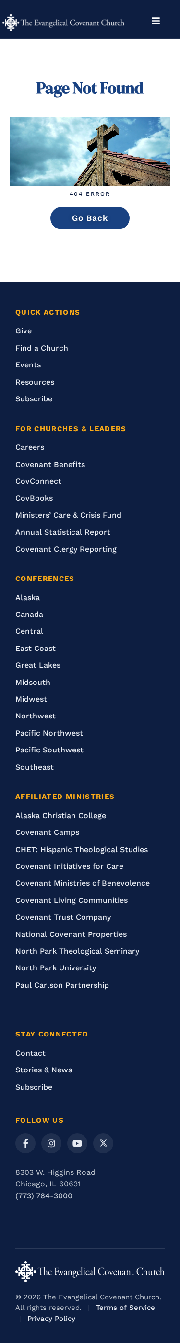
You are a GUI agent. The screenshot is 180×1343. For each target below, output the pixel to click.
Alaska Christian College (60, 815)
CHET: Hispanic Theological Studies (81, 849)
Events (28, 364)
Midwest (31, 699)
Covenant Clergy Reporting (66, 549)
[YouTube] (77, 1143)
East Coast (35, 648)
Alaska (27, 597)
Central (29, 631)
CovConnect (38, 481)
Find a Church (41, 348)
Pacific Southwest (49, 749)
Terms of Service (125, 1307)
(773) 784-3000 (43, 1195)
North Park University (55, 967)
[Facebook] (25, 1143)
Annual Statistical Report (62, 531)
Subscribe (33, 398)
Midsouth (32, 682)
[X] (103, 1143)
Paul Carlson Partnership (62, 985)
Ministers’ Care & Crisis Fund (68, 515)
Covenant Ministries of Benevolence (82, 883)
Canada (29, 614)
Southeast (34, 767)
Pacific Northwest (49, 733)
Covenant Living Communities (71, 900)
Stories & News (43, 1069)
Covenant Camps (47, 832)
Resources (34, 382)
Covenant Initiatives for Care (69, 866)
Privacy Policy (51, 1318)
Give (23, 330)
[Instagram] (51, 1143)
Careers (29, 447)
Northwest (35, 715)
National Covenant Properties (71, 934)
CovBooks (34, 497)
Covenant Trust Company (63, 917)
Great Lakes (37, 665)
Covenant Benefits (50, 464)
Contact (30, 1053)
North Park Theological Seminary (77, 951)
